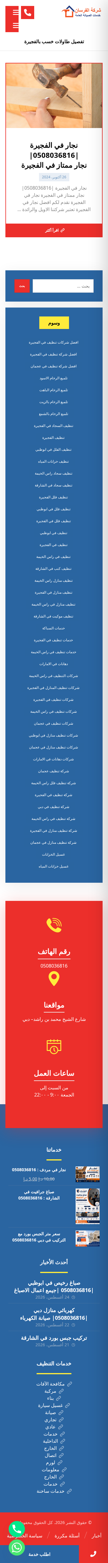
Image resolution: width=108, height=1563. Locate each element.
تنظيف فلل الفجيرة (53, 497)
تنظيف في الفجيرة (54, 544)
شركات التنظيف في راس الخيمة (53, 675)
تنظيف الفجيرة (53, 437)
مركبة (50, 1391)
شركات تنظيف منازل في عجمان (53, 747)
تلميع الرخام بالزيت (53, 401)
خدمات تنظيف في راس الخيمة (53, 651)
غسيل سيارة (50, 1405)
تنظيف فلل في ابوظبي (53, 508)
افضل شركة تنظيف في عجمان (53, 366)
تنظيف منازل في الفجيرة (53, 592)
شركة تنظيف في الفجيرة (53, 794)
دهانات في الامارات (53, 663)
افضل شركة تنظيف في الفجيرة (53, 354)
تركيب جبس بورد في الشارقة (54, 1337)
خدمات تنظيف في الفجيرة (53, 639)
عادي (50, 1426)
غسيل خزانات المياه (53, 866)
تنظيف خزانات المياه (53, 461)
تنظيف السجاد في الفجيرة (53, 425)
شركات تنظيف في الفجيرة (53, 699)
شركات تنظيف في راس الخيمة (53, 711)
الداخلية (50, 1441)
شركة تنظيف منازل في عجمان (53, 842)
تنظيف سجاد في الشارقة (53, 485)
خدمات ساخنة (50, 1491)
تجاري (50, 1419)
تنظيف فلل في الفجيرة (53, 520)
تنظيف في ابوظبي (53, 532)
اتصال (50, 1455)
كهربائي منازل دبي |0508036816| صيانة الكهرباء (54, 1313)
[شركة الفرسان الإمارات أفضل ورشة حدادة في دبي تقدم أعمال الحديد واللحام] (82, 11)
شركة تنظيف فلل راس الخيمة (53, 782)
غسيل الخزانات (53, 854)
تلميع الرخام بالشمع (53, 413)
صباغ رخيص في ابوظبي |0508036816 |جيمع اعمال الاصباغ (54, 1286)
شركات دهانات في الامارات (53, 759)
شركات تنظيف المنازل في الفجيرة (53, 687)
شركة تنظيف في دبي (53, 806)
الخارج (50, 1448)
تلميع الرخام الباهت (53, 389)
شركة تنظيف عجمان (53, 770)
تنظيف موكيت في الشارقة (53, 616)
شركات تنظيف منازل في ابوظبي (53, 735)
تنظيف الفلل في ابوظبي (53, 449)
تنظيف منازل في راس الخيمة (53, 604)
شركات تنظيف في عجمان (53, 723)
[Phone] (17, 1529)
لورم (50, 1462)
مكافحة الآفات (50, 1384)
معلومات (50, 1469)
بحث (22, 286)
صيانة (50, 1412)
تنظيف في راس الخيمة (53, 556)
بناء (50, 1398)
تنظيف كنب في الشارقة (53, 568)
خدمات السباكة (53, 628)
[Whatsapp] (17, 1547)
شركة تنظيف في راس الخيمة (53, 818)
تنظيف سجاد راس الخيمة (53, 473)
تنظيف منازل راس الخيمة (53, 580)
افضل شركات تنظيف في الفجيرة (53, 342)
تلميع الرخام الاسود (54, 377)
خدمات (51, 1434)
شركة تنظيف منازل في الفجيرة (53, 830)
